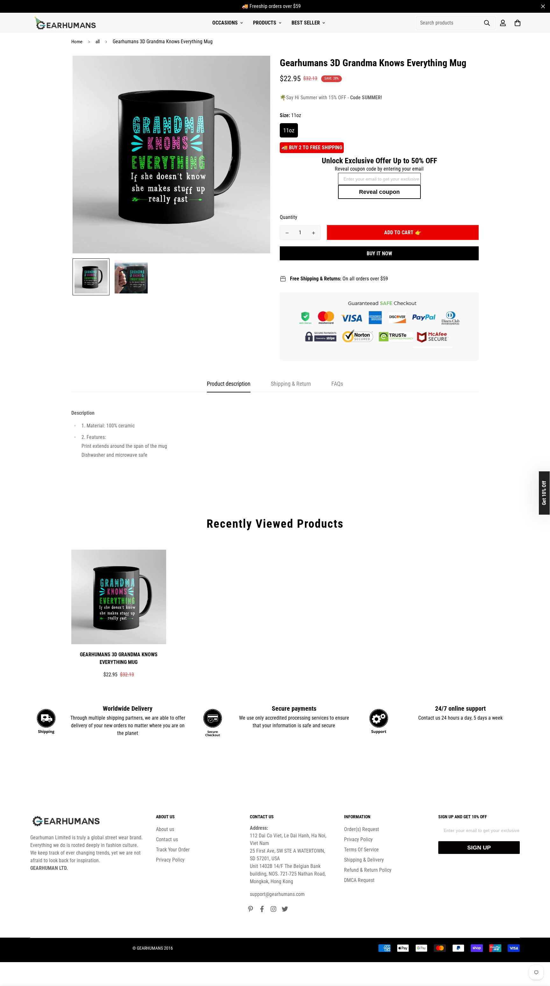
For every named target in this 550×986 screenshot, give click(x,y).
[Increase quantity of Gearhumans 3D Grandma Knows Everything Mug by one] (313, 233)
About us (165, 829)
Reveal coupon (379, 192)
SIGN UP (479, 847)
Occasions (225, 23)
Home (76, 42)
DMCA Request (359, 880)
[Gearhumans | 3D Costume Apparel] (66, 23)
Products (264, 23)
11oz (288, 130)
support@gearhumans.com (277, 894)
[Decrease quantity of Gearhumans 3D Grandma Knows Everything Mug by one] (287, 233)
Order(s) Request (361, 829)
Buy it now (379, 253)
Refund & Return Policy (367, 870)
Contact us (167, 839)
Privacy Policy (170, 860)
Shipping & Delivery (364, 860)
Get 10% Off (544, 493)
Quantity (288, 217)
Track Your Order (173, 850)
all (97, 42)
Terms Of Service (361, 850)
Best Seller (306, 23)
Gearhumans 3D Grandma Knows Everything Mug (119, 658)
